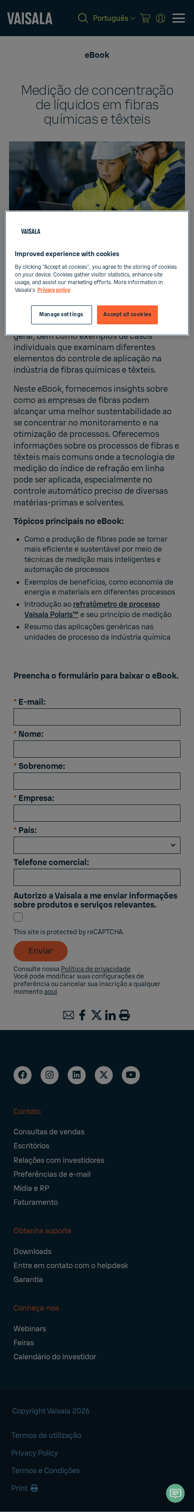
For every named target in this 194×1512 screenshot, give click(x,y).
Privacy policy (53, 290)
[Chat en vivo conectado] (175, 1493)
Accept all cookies (127, 314)
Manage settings (61, 314)
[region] (97, 273)
